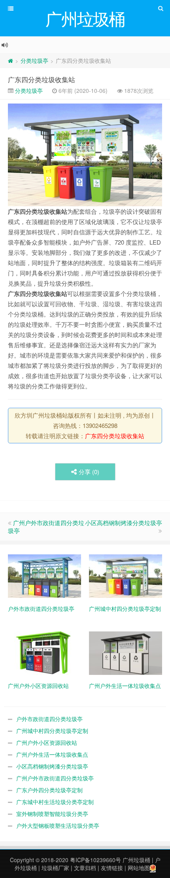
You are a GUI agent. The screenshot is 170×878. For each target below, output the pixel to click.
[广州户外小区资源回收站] (44, 652)
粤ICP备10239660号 (95, 860)
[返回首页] (10, 60)
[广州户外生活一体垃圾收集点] (125, 652)
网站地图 (139, 868)
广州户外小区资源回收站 (46, 742)
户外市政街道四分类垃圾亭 (49, 719)
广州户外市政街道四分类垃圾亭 (46, 526)
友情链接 (112, 868)
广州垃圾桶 (136, 860)
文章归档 (85, 868)
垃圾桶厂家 (55, 868)
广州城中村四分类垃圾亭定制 (52, 731)
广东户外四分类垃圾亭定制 (49, 790)
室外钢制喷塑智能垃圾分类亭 (52, 814)
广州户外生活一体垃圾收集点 (52, 754)
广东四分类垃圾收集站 (41, 79)
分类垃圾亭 (34, 60)
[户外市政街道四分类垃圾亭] (44, 575)
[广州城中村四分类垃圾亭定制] (125, 575)
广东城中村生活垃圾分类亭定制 (55, 802)
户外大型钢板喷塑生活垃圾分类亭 (57, 825)
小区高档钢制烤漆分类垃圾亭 (123, 522)
